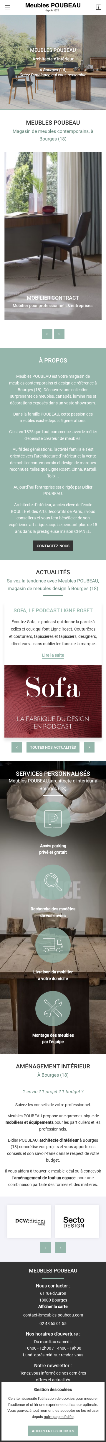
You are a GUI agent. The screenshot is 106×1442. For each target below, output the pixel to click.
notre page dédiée (59, 1416)
